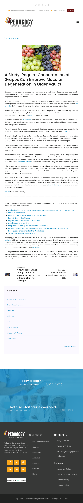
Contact (36, 468)
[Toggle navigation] (77, 21)
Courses (35, 447)
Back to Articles (12, 38)
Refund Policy (63, 485)
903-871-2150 (44, 11)
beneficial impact (55, 185)
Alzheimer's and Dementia (17, 299)
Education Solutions (40, 441)
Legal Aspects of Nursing (18, 223)
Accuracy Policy (64, 469)
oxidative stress (24, 161)
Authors (35, 463)
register (8, 240)
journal (31, 115)
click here (36, 247)
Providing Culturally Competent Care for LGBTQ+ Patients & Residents (38, 228)
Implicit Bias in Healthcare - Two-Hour (24, 220)
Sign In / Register (55, 383)
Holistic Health (12, 327)
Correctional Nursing (14, 305)
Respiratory (11, 338)
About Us (36, 458)
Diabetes (10, 316)
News (34, 474)
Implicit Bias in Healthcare (19, 218)
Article (7, 192)
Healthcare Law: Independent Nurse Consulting (28, 215)
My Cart (71, 11)
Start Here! (66, 410)
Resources (36, 452)
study (67, 131)
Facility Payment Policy (67, 474)
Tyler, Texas (63, 441)
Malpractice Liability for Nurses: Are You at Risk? (28, 225)
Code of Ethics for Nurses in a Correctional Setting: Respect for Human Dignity (41, 210)
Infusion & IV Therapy (15, 333)
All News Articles (70, 346)
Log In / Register (59, 11)
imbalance (27, 120)
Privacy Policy (63, 480)
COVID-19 (10, 310)
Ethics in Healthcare (16, 213)
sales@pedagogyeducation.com (23, 11)
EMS (8, 322)
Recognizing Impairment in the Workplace (26, 231)
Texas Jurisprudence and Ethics (21, 233)
